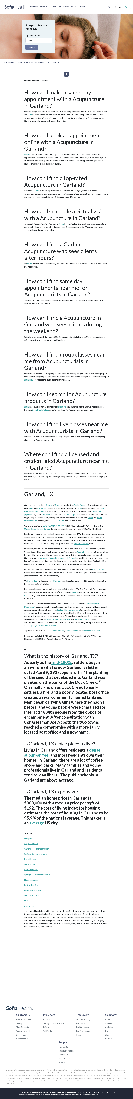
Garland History (31, 895)
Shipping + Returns (66, 1051)
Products (44, 7)
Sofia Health (9, 62)
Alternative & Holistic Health (31, 62)
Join (126, 7)
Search (32, 47)
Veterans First (22, 1039)
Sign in (118, 7)
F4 (53, 581)
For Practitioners (60, 7)
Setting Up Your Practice (53, 1023)
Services (34, 7)
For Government (83, 1031)
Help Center (64, 1047)
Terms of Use (64, 1058)
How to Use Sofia (23, 1019)
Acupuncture (53, 62)
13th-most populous (70, 514)
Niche (26, 900)
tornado (57, 581)
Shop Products (22, 1027)
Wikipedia (28, 838)
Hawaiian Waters (56, 630)
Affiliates (109, 1027)
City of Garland (31, 843)
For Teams (80, 1023)
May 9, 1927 (32, 581)
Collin (30, 508)
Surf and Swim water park (68, 610)
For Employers (78, 7)
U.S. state (48, 505)
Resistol (75, 592)
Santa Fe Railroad (81, 543)
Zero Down (29, 906)
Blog (107, 1035)
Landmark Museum (91, 630)
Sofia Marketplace (40, 410)
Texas (57, 505)
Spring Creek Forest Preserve (43, 625)
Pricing (46, 1027)
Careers (108, 1023)
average (36, 822)
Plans (78, 1035)
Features (47, 1019)
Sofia (30, 114)
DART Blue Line (57, 520)
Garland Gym (64, 619)
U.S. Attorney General (46, 558)
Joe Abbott (82, 551)
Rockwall (41, 508)
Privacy (62, 1062)
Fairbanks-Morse (100, 569)
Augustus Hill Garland (66, 558)
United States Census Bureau (37, 529)
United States (48, 514)
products (62, 406)
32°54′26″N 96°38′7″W (53, 526)
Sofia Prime (29, 379)
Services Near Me (23, 1031)
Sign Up (19, 1023)
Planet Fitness (51, 619)
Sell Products (48, 1031)
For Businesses (82, 1027)
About (108, 1019)
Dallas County (80, 505)
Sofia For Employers (84, 1019)
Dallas (79, 508)
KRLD (26, 595)
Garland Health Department (36, 848)
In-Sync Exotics (72, 630)
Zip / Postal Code (33, 35)
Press (107, 1031)
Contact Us (63, 1054)
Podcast (108, 1039)
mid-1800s (61, 662)
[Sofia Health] (15, 7)
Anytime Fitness (82, 619)
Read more (94, 1095)
